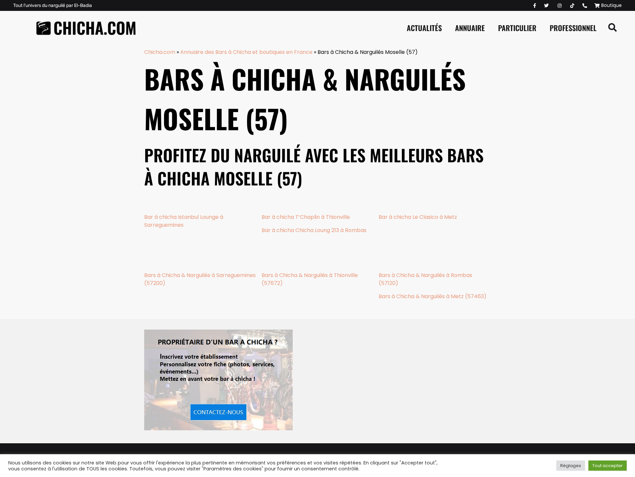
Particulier (517, 27)
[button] (612, 28)
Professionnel (573, 27)
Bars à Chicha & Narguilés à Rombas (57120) (425, 279)
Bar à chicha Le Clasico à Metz (418, 217)
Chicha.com (159, 52)
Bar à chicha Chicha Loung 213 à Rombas (314, 230)
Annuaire (470, 27)
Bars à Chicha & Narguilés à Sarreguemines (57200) (200, 279)
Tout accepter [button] (607, 465)
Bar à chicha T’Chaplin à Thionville (306, 217)
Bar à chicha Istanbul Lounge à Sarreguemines (183, 221)
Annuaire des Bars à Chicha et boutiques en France (246, 52)
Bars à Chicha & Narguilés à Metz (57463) (433, 296)
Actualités (424, 27)
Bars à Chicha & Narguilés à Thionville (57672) (310, 279)
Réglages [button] (570, 465)
